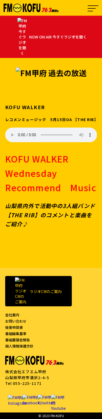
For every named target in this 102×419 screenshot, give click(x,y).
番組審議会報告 (17, 339)
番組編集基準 (15, 333)
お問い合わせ (15, 321)
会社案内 (12, 314)
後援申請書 (14, 327)
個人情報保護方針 (19, 346)
